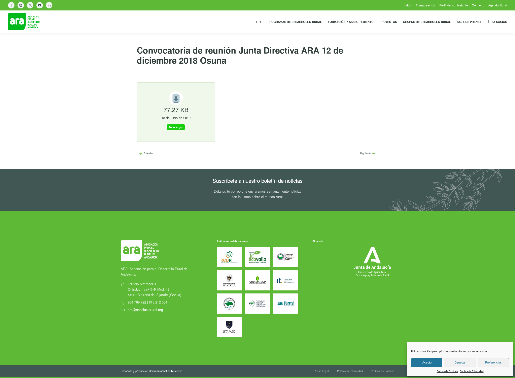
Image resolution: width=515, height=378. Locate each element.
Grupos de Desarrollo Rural (427, 22)
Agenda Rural (497, 5)
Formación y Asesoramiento (351, 22)
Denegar (460, 362)
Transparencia (426, 5)
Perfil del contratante (453, 5)
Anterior (148, 153)
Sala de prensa (469, 22)
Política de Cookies (447, 371)
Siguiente (365, 153)
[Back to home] (27, 21)
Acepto (427, 362)
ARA (258, 22)
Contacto (478, 5)
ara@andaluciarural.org (145, 309)
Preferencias (493, 362)
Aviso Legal (322, 371)
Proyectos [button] (388, 22)
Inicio (408, 5)
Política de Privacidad (472, 371)
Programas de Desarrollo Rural (295, 22)
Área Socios (497, 22)
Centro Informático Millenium (165, 371)
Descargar (176, 127)
